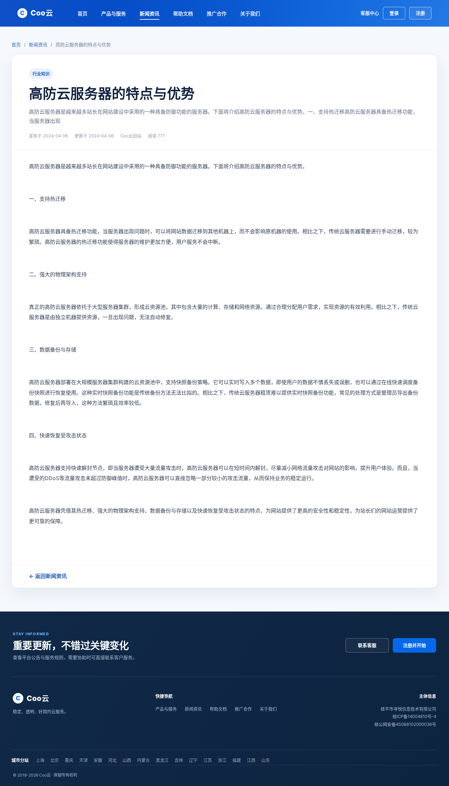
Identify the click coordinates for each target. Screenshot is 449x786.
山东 (265, 760)
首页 (82, 14)
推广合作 (216, 14)
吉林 (179, 760)
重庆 (69, 760)
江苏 (207, 760)
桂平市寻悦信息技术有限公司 (408, 708)
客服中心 (370, 13)
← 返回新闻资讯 (48, 576)
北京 (54, 760)
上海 (40, 760)
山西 (127, 760)
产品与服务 (113, 14)
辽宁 (193, 760)
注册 (420, 13)
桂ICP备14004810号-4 (414, 716)
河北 (112, 760)
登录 (394, 13)
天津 (83, 760)
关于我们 (250, 14)
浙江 (222, 760)
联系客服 (367, 645)
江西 (251, 760)
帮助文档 (183, 14)
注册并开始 (414, 645)
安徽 (98, 760)
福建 (236, 760)
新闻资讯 (149, 14)
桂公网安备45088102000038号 (405, 724)
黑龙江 (162, 760)
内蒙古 (143, 760)
